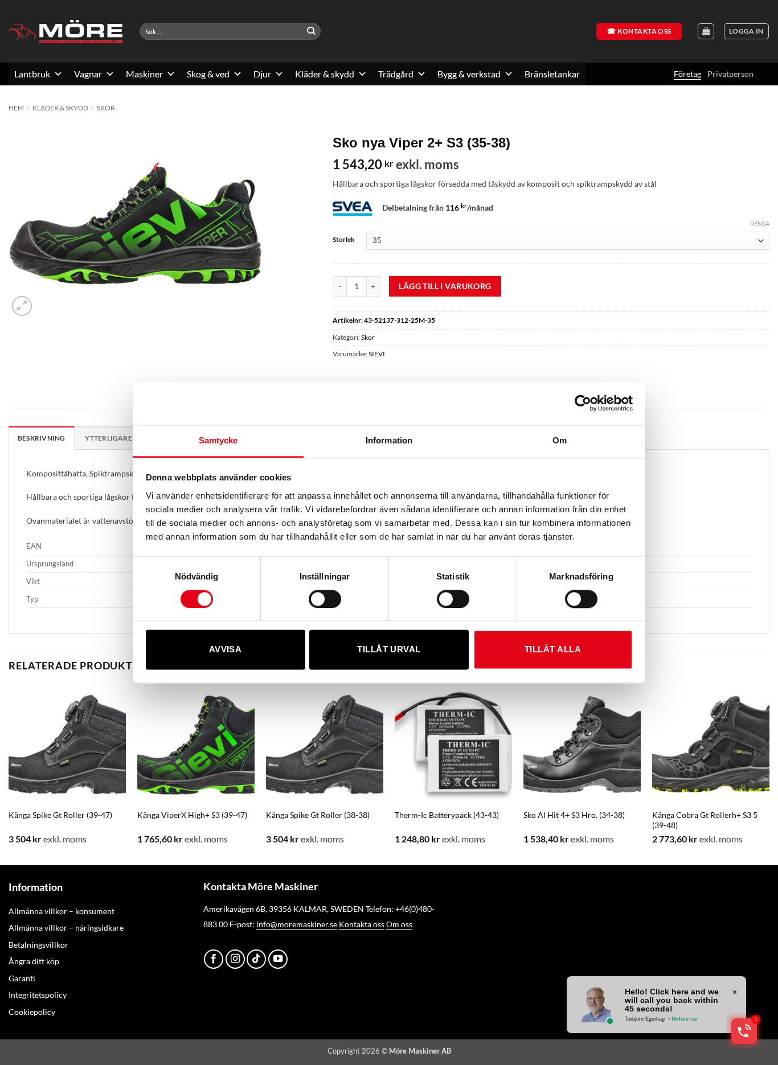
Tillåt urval (388, 650)
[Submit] (311, 31)
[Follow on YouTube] (278, 959)
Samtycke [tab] (218, 440)
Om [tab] (559, 440)
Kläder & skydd (324, 73)
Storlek (344, 239)
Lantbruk (32, 73)
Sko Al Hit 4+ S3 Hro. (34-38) (574, 815)
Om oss (399, 924)
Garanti (22, 978)
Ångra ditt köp (34, 961)
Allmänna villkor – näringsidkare (66, 927)
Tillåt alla (553, 650)
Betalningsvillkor (38, 944)
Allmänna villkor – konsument (61, 911)
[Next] (768, 774)
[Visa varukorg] (706, 31)
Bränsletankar (552, 73)
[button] (746, 31)
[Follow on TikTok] (256, 959)
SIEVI (376, 353)
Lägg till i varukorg (445, 286)
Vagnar (88, 73)
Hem (16, 108)
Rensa (759, 223)
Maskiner (144, 73)
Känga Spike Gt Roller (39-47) (60, 815)
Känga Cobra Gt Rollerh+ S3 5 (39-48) (704, 820)
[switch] (325, 599)
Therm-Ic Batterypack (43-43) (447, 815)
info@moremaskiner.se (296, 924)
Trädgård (395, 73)
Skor (106, 108)
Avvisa (225, 650)
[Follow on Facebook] (213, 959)
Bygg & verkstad (469, 73)
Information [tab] (389, 440)
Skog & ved (208, 73)
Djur (262, 73)
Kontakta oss (361, 924)
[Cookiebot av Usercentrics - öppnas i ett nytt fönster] (583, 403)
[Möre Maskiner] (65, 31)
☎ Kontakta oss (639, 31)
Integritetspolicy (38, 995)
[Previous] (9, 774)
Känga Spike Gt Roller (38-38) (318, 815)
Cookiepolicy (32, 1012)
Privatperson (730, 74)
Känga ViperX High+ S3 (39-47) (192, 815)
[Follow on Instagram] (235, 959)
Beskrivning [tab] (41, 438)
